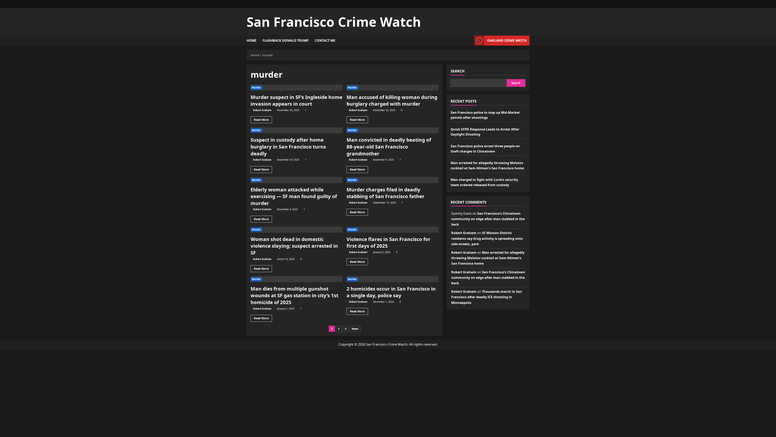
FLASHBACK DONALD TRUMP (286, 40)
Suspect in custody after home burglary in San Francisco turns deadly (288, 146)
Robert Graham (262, 110)
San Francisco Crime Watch (334, 22)
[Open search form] (470, 41)
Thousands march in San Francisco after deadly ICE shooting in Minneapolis (486, 297)
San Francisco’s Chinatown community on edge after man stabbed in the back (488, 219)
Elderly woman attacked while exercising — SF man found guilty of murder (294, 196)
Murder (256, 87)
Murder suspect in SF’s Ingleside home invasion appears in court (296, 100)
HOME (251, 40)
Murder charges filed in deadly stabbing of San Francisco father (385, 193)
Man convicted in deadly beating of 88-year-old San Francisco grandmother (389, 146)
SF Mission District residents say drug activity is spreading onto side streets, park (487, 238)
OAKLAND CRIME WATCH (506, 40)
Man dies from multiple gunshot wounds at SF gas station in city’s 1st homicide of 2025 (294, 295)
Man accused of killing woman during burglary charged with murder (392, 100)
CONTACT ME (325, 40)
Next (355, 329)
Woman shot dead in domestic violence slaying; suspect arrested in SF (294, 246)
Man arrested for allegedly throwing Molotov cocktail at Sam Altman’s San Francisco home (487, 258)
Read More (263, 120)
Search (458, 71)
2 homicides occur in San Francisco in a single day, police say (391, 292)
